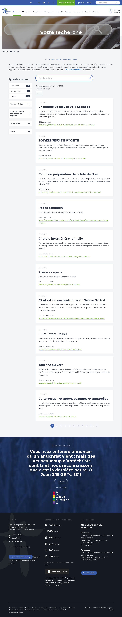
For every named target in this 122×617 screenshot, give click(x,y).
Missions (25, 12)
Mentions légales (24, 608)
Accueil (16, 12)
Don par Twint (89, 573)
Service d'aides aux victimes (19, 560)
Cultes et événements (74, 12)
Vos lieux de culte (66, 3)
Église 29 (80, 3)
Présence (37, 12)
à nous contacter (73, 70)
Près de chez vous (93, 12)
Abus (89, 3)
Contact (63, 610)
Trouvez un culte (117, 11)
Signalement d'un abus (19, 557)
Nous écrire (16, 538)
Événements (20, 91)
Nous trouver (17, 541)
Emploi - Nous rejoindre (50, 610)
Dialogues (48, 12)
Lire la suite (61, 481)
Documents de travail (16, 610)
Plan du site (12, 608)
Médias (34, 608)
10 (91, 425)
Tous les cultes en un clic (18, 547)
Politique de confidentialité (48, 608)
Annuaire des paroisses (32, 610)
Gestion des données (16, 612)
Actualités (60, 12)
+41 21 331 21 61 (17, 535)
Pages (20, 96)
